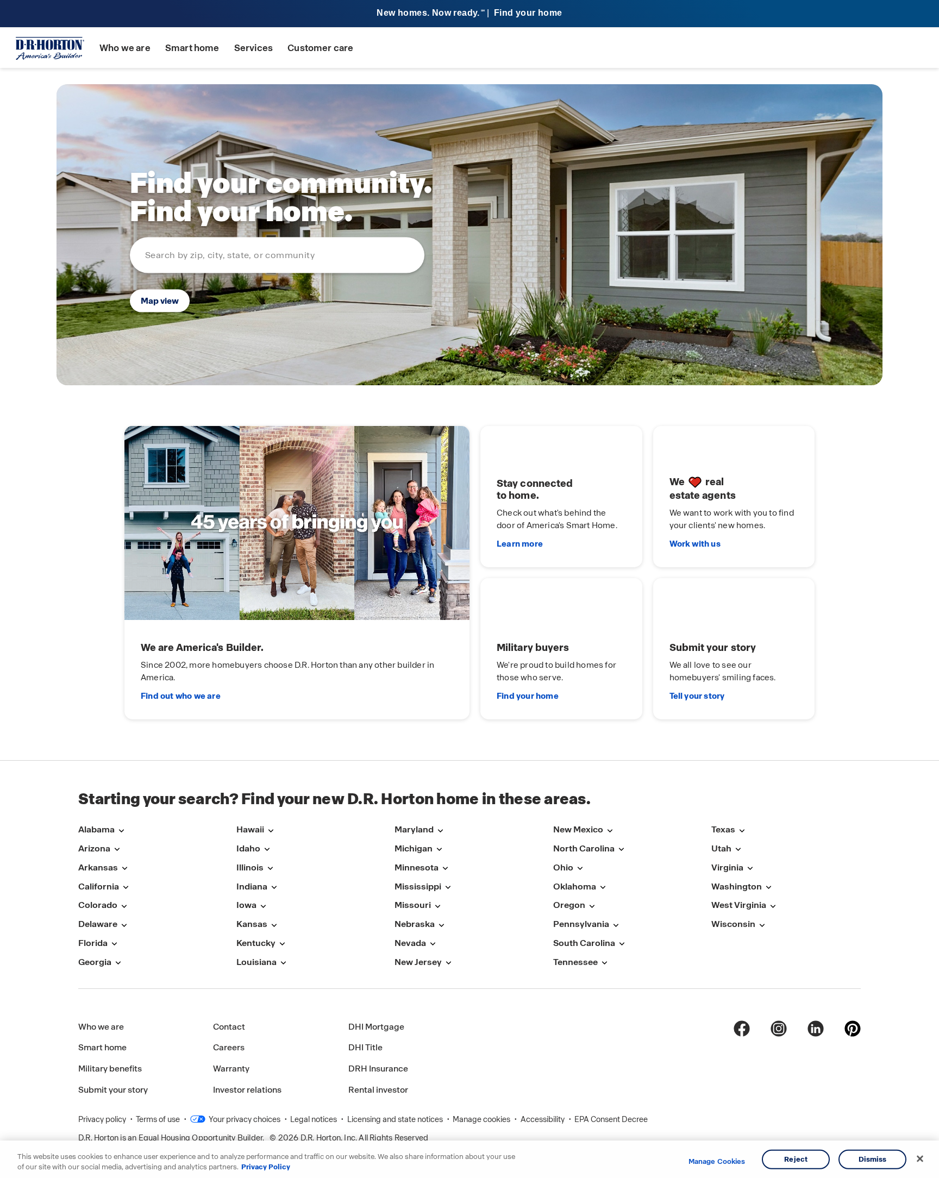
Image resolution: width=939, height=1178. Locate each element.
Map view (160, 300)
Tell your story (697, 696)
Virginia (727, 867)
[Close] (920, 1159)
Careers (229, 1047)
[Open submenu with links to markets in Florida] (114, 944)
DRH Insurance (378, 1068)
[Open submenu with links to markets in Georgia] (118, 963)
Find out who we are (181, 696)
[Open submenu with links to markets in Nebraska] (441, 925)
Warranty (231, 1068)
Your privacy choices (243, 1119)
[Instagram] (779, 1028)
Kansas (251, 924)
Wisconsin (733, 924)
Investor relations (247, 1089)
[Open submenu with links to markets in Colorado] (124, 906)
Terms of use (158, 1119)
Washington (736, 886)
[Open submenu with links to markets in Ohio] (580, 868)
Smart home (192, 48)
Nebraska (415, 924)
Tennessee (575, 962)
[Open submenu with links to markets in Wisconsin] (762, 925)
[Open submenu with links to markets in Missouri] (437, 906)
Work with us (695, 543)
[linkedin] (815, 1028)
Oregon (569, 905)
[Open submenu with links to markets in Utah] (738, 849)
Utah (721, 848)
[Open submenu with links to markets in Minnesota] (445, 868)
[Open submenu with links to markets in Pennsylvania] (615, 925)
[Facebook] (742, 1028)
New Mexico (578, 829)
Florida (93, 943)
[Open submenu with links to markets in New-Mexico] (610, 830)
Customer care (320, 48)
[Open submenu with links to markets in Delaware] (124, 925)
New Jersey (418, 962)
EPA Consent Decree (611, 1119)
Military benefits (110, 1068)
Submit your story (113, 1089)
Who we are (125, 48)
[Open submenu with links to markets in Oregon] (592, 906)
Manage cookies (482, 1119)
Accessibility (543, 1119)
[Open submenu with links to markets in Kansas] (274, 925)
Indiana (251, 886)
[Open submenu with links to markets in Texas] (742, 830)
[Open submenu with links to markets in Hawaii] (270, 830)
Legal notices (314, 1119)
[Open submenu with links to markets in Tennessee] (604, 963)
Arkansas (98, 867)
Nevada (410, 943)
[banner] (469, 14)
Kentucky (256, 943)
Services (253, 48)
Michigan (414, 848)
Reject (795, 1159)
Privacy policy (103, 1119)
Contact (229, 1026)
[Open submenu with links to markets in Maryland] (440, 830)
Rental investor (378, 1089)
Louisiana (256, 962)
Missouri (413, 905)
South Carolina (584, 943)
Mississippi (418, 886)
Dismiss (873, 1159)
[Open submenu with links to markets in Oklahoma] (602, 887)
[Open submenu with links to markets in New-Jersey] (448, 963)
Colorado (97, 905)
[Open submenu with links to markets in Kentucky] (282, 944)
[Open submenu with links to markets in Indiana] (274, 887)
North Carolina (584, 848)
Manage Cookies (717, 1161)
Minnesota (417, 867)
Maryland (414, 829)
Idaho (248, 848)
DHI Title (365, 1047)
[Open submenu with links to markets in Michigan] (439, 849)
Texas (723, 829)
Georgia (94, 962)
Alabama (96, 829)
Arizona (94, 848)
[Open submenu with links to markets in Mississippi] (448, 887)
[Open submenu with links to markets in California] (125, 887)
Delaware (97, 924)
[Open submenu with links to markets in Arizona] (117, 849)
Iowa (246, 905)
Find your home (528, 696)
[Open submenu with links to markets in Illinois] (270, 868)
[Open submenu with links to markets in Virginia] (750, 868)
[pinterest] (852, 1028)
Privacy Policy (265, 1166)
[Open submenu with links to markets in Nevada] (432, 944)
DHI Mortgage (376, 1026)
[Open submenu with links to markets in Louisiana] (283, 963)
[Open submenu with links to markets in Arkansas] (124, 868)
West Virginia (738, 905)
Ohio (563, 867)
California (98, 886)
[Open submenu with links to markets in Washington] (768, 887)
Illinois (250, 867)
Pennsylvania (581, 924)
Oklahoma (574, 886)
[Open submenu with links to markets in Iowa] (263, 906)
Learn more (520, 543)
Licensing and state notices (396, 1119)
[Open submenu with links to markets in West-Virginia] (773, 906)
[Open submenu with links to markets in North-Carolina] (621, 849)
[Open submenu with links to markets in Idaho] (267, 849)
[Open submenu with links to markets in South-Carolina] (621, 944)
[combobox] (277, 254)
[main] (469, 414)
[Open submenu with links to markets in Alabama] (121, 830)
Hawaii (250, 829)
